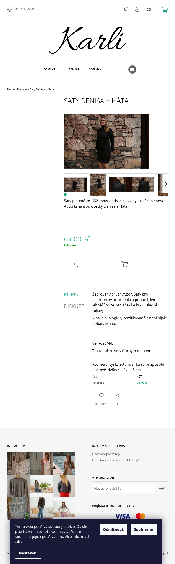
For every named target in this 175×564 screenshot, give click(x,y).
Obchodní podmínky (106, 454)
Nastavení (28, 553)
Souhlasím (143, 529)
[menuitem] (51, 69)
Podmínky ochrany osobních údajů (115, 460)
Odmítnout (113, 529)
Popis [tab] (71, 294)
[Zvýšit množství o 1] (77, 261)
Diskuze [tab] (74, 306)
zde (18, 541)
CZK (149, 9)
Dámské (142, 383)
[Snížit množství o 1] (77, 266)
